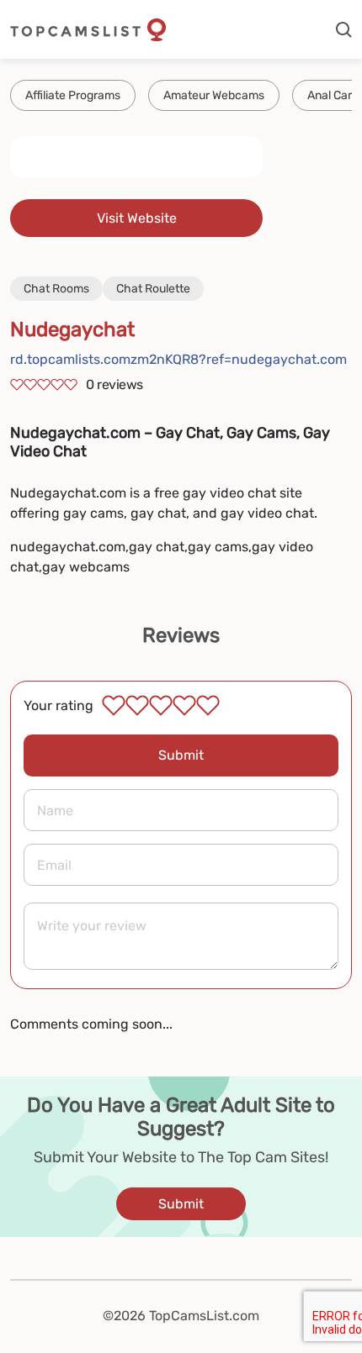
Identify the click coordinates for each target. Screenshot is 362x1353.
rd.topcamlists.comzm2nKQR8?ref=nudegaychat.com (178, 359)
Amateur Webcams (213, 95)
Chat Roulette (153, 289)
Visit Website (137, 218)
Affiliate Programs (72, 95)
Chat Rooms (56, 289)
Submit (181, 755)
